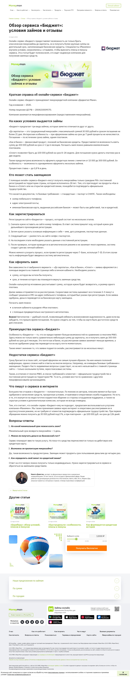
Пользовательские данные (57, 660)
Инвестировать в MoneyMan (21, 615)
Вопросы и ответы (101, 10)
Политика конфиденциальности (39, 660)
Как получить (35, 10)
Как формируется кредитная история (101, 525)
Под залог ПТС (69, 10)
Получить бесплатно (87, 548)
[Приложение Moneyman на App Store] (71, 617)
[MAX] (42, 622)
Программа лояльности (84, 10)
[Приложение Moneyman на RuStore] (103, 617)
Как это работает (22, 10)
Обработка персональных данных (19, 660)
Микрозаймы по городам (111, 635)
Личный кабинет (114, 6)
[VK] (22, 622)
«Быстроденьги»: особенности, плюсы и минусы (64, 525)
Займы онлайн (62, 607)
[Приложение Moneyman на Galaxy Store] (55, 622)
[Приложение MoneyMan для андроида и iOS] (51, 610)
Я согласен (123, 673)
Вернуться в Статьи (20, 490)
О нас (12, 10)
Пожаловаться (114, 10)
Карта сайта (91, 635)
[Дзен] (37, 622)
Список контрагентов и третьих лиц (76, 660)
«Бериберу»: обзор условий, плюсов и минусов (25, 525)
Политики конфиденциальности (19, 674)
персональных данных (56, 672)
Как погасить (47, 10)
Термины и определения (71, 635)
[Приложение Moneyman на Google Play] (55, 617)
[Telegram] (32, 622)
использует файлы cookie (55, 665)
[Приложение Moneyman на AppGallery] (87, 617)
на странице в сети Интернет (46, 655)
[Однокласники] (27, 622)
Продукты (58, 10)
